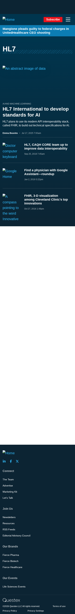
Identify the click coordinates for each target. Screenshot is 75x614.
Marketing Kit (10, 491)
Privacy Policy (10, 611)
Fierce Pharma (11, 555)
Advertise (8, 485)
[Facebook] (11, 461)
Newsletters (9, 517)
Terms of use (59, 606)
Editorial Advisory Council (16, 535)
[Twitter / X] (18, 461)
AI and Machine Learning (17, 104)
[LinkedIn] (5, 461)
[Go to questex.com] (11, 600)
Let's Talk (8, 497)
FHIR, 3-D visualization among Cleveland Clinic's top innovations (46, 199)
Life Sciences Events (14, 586)
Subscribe (53, 19)
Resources (8, 523)
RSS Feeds (9, 529)
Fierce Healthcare (12, 567)
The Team (8, 479)
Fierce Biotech (10, 561)
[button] (68, 19)
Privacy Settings (36, 611)
